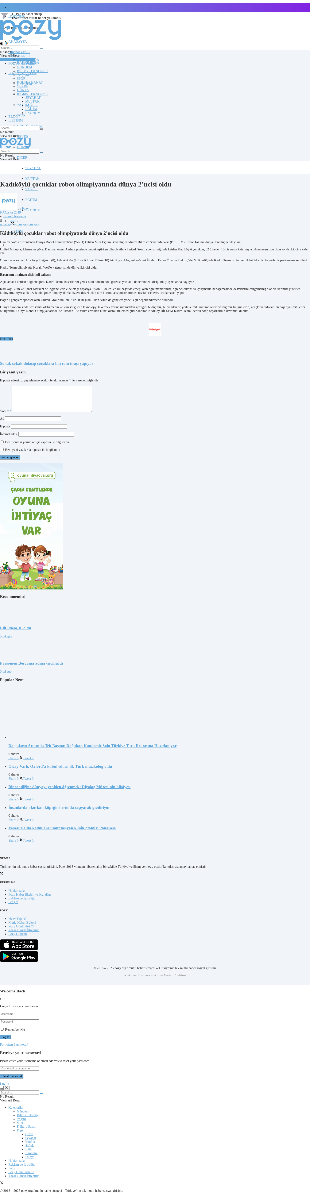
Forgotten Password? (14, 1044)
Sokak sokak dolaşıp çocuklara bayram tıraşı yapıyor (46, 363)
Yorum (6, 411)
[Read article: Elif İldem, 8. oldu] (155, 612)
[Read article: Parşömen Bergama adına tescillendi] (155, 647)
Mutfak (30, 1141)
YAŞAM (23, 75)
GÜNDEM (24, 67)
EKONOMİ (33, 210)
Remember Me (15, 1029)
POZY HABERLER (22, 63)
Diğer (20, 1130)
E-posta (5, 426)
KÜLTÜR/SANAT (30, 82)
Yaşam (21, 1119)
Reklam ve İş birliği (21, 898)
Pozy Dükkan (17, 934)
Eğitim (29, 1149)
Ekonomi (31, 1153)
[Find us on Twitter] (1, 1183)
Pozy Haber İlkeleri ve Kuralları (29, 894)
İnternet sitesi (9, 434)
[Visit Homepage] (30, 40)
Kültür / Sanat (26, 1126)
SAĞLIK (31, 189)
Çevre (29, 1134)
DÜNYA (23, 90)
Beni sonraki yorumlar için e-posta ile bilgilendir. (37, 442)
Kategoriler (15, 1107)
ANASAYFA (17, 41)
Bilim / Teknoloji (14, 216)
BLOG (13, 221)
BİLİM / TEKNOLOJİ (32, 94)
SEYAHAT (33, 168)
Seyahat (30, 1138)
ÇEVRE (22, 136)
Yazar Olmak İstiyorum (23, 930)
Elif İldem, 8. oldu (15, 628)
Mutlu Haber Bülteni (22, 922)
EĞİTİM (31, 199)
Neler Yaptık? (17, 918)
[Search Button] (41, 48)
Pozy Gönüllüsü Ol (21, 926)
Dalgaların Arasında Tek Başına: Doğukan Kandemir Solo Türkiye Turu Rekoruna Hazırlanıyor (92, 745)
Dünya (29, 1157)
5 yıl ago (6, 636)
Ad (2, 418)
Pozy (25, 208)
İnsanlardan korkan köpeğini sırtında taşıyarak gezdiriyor (59, 807)
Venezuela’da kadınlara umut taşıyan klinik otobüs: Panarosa (62, 828)
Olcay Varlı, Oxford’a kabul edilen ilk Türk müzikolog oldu (60, 766)
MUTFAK (32, 178)
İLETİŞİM (15, 120)
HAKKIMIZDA (28, 59)
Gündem (22, 1111)
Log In (4, 1083)
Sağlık (29, 1145)
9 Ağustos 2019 (10, 212)
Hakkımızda (16, 890)
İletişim (13, 7)
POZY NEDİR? (19, 56)
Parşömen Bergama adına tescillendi (31, 663)
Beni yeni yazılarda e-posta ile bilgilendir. (32, 449)
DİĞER (22, 157)
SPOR (21, 115)
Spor (20, 1122)
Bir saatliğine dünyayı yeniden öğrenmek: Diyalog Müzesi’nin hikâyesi (69, 787)
